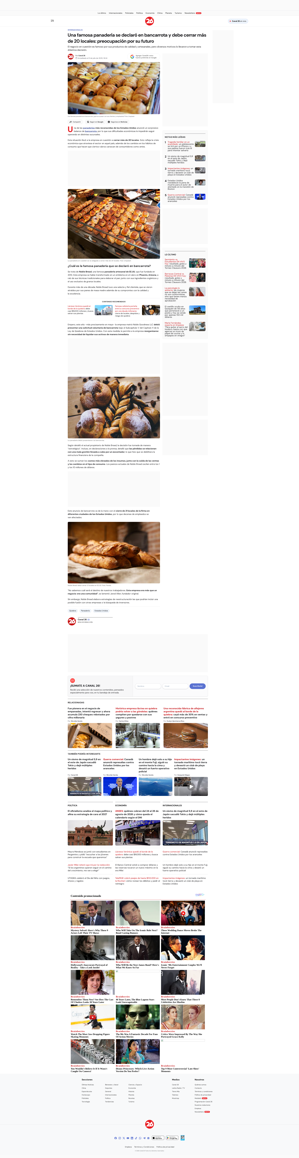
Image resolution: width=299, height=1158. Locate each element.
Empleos (198, 1108)
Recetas (131, 1098)
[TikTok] (136, 1138)
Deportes (108, 1088)
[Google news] (148, 1138)
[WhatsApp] (140, 1138)
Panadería (85, 610)
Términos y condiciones (203, 1091)
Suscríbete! (198, 686)
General (108, 1091)
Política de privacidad (203, 1095)
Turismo (131, 1102)
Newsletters (202, 1112)
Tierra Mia (176, 1091)
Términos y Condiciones (144, 1147)
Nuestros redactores (202, 1105)
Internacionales (75, 30)
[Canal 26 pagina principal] (149, 25)
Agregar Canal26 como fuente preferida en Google (146, 57)
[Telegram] (144, 1138)
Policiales (85, 1098)
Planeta (131, 1095)
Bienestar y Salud (111, 1085)
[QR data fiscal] (183, 1140)
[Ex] (124, 1138)
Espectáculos (87, 1091)
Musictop (175, 1098)
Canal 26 (81, 56)
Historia (131, 1091)
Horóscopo (86, 1095)
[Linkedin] (132, 1138)
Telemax (175, 1095)
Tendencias (109, 1102)
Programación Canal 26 (203, 1102)
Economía (121, 805)
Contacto (198, 1088)
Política (72, 805)
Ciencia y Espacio (135, 1085)
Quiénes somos (200, 1085)
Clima (84, 1088)
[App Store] (158, 1138)
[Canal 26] (149, 1124)
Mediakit (201, 1098)
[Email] (88, 620)
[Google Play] (172, 1138)
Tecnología (86, 1102)
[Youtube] (128, 1138)
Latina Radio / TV (178, 1088)
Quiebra (72, 610)
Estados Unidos (101, 610)
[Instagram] (120, 1138)
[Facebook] (115, 1138)
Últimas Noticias (88, 1085)
